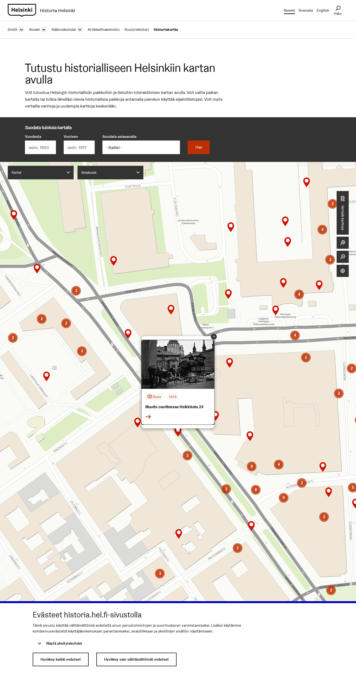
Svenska (306, 10)
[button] (46, 376)
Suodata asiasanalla (119, 136)
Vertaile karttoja (343, 217)
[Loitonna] (343, 257)
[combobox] (41, 172)
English (323, 10)
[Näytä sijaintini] (343, 271)
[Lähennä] (343, 243)
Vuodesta (33, 136)
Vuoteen (71, 136)
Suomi (289, 10)
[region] (178, 398)
